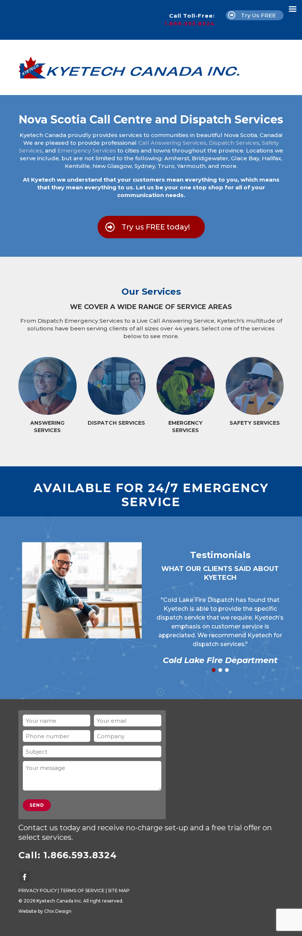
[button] (213, 670)
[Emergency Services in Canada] (186, 386)
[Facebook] (25, 877)
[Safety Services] (255, 386)
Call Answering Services (172, 142)
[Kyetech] (151, 67)
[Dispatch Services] (117, 386)
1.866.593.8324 (189, 23)
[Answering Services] (47, 386)
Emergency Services (86, 150)
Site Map (119, 890)
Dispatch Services (234, 142)
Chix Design (57, 911)
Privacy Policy (37, 890)
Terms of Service (82, 890)
